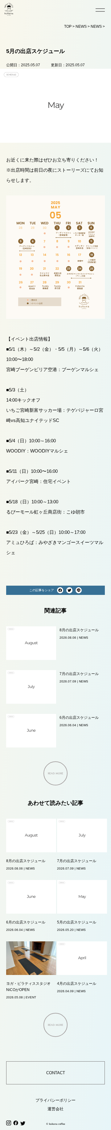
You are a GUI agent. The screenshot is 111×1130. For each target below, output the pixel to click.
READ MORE (55, 773)
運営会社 (55, 1109)
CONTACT (55, 1073)
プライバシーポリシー (55, 1100)
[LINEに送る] (79, 590)
